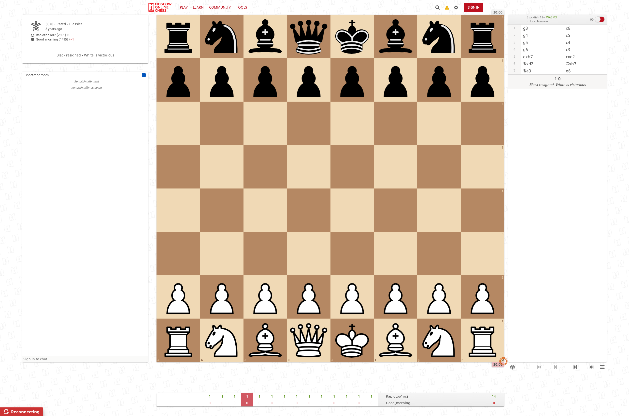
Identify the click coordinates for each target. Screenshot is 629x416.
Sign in (474, 7)
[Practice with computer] (512, 367)
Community (220, 7)
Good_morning (398, 403)
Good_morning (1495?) (55, 39)
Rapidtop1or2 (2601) (53, 35)
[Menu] (602, 367)
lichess (159, 7)
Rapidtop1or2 (397, 396)
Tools (241, 7)
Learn (198, 7)
